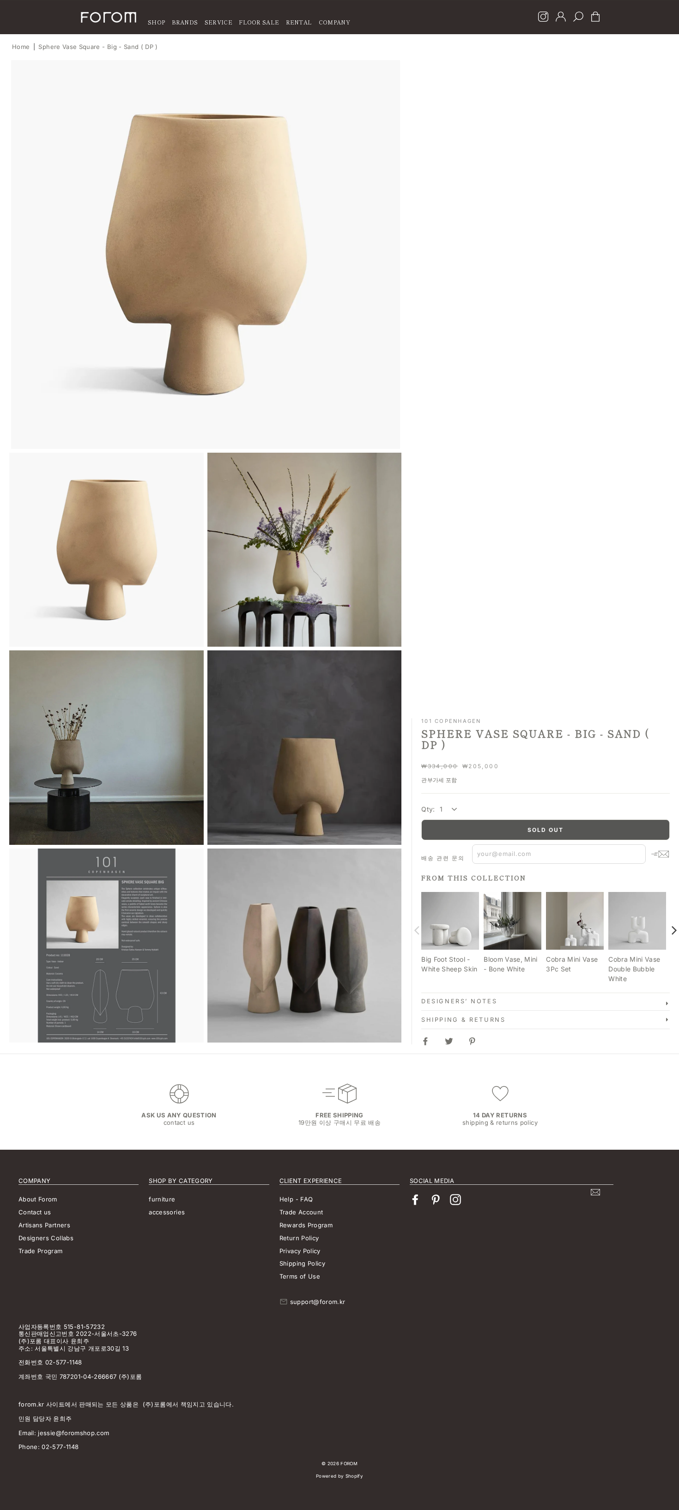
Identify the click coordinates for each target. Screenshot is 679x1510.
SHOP (156, 22)
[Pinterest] (435, 1200)
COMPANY (334, 22)
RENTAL (299, 22)
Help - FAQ (296, 1199)
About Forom (37, 1199)
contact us (179, 1122)
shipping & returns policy (500, 1122)
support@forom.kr (318, 1301)
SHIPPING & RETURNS (463, 1019)
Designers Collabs (45, 1238)
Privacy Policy (300, 1251)
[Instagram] (543, 17)
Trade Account (301, 1212)
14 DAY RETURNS (500, 1115)
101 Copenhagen (451, 721)
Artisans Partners (44, 1225)
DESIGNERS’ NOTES (459, 1001)
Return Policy (299, 1238)
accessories (167, 1212)
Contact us (34, 1212)
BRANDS (185, 22)
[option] (205, 254)
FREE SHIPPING (339, 1115)
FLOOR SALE (259, 22)
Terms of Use (299, 1276)
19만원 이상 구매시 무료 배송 (339, 1122)
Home (21, 46)
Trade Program (40, 1251)
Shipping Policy (302, 1263)
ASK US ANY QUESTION (179, 1115)
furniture (162, 1199)
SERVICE (218, 22)
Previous (416, 930)
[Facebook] (415, 1200)
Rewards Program (306, 1225)
